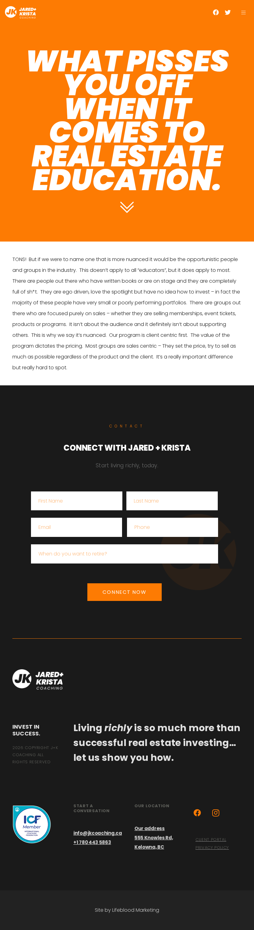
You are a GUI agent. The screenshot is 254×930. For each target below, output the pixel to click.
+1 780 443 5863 (92, 842)
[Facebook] (216, 12)
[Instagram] (216, 813)
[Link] (20, 12)
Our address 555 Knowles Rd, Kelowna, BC (153, 837)
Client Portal (210, 839)
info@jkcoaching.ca (97, 833)
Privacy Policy (212, 848)
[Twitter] (228, 12)
